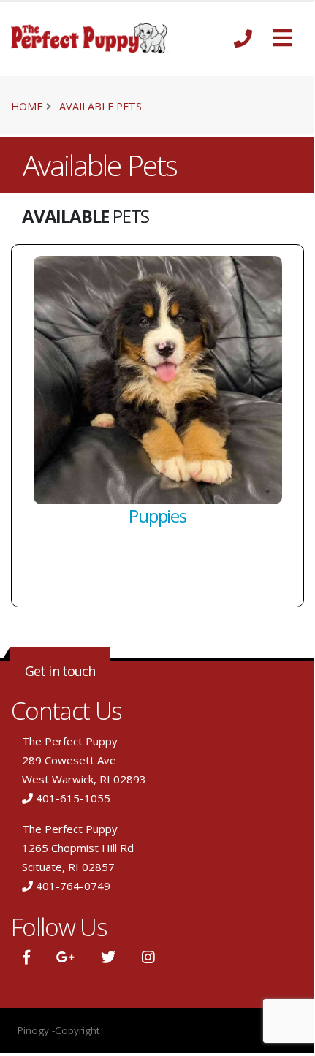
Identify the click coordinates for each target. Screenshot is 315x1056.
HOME (26, 106)
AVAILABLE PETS (100, 106)
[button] (282, 38)
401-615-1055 (73, 798)
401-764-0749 (73, 885)
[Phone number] (243, 39)
